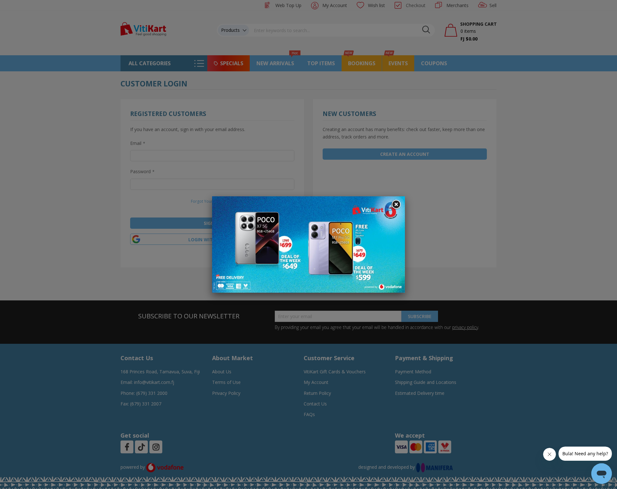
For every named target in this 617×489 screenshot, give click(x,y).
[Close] (396, 204)
